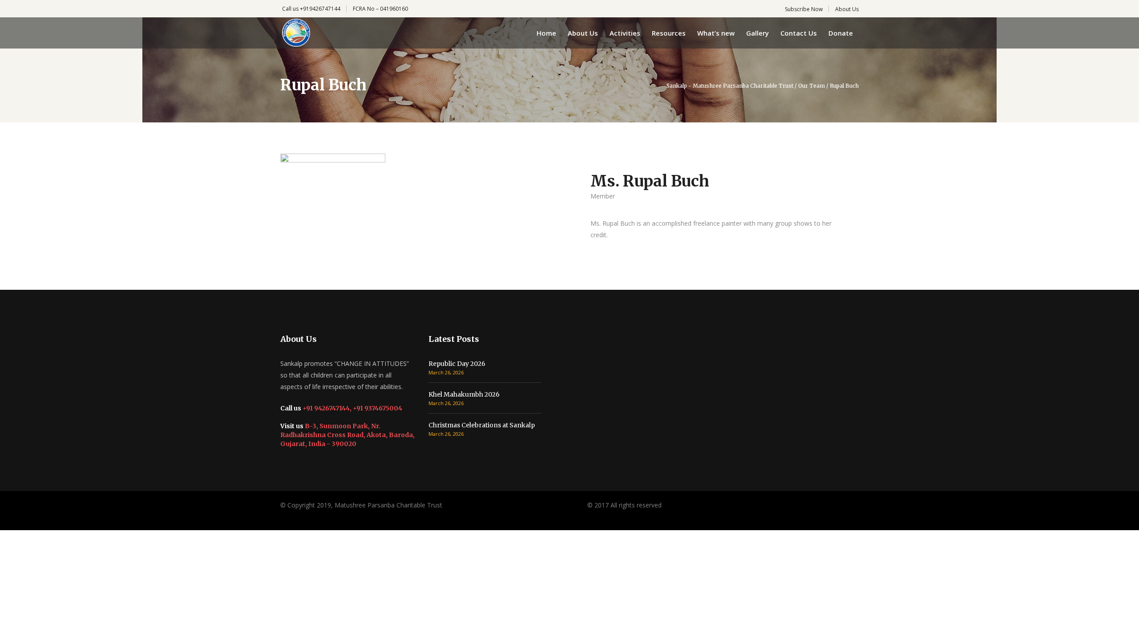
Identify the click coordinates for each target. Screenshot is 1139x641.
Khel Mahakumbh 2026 (464, 394)
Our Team (811, 86)
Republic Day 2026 (456, 364)
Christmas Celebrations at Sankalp (481, 425)
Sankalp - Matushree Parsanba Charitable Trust (729, 86)
